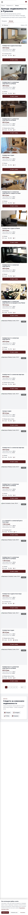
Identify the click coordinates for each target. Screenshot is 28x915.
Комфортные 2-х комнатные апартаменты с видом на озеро (11, 192)
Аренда (11, 21)
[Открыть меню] (2, 2)
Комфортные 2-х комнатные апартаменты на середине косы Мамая (13, 302)
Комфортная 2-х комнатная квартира (13, 374)
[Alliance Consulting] (26, 2)
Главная (3, 5)
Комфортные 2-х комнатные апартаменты (10, 265)
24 (21, 687)
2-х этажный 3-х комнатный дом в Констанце (12, 521)
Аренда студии (6, 411)
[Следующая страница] (25, 687)
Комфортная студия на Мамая (11, 228)
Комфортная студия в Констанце (11, 45)
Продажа (4, 21)
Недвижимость (9, 5)
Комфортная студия (8, 155)
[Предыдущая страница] (3, 687)
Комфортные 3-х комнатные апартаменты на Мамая (10, 119)
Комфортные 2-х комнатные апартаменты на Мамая (10, 83)
